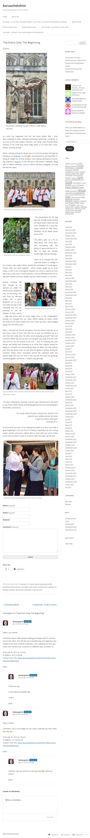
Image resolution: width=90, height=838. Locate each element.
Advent (67, 163)
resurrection (69, 207)
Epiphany (74, 178)
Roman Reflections (29, 27)
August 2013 (69, 484)
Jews (67, 193)
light (79, 195)
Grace (68, 184)
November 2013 (70, 476)
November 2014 (70, 442)
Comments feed (71, 527)
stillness (78, 208)
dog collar (24, 587)
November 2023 (70, 264)
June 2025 (68, 241)
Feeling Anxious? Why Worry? (75, 60)
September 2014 (71, 448)
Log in (67, 521)
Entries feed (69, 524)
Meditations (76, 22)
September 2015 (71, 414)
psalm (78, 205)
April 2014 (68, 462)
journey (72, 195)
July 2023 (68, 267)
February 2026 (70, 230)
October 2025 (70, 236)
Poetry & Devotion (10, 27)
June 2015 (68, 422)
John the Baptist (78, 193)
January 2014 (69, 470)
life (77, 194)
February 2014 (70, 467)
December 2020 (70, 315)
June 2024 (68, 255)
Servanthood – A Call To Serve (45, 604)
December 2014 (70, 439)
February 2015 (70, 433)
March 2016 (69, 405)
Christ (80, 165)
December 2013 (70, 473)
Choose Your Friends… (76, 86)
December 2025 (70, 233)
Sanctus (46, 350)
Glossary (68, 501)
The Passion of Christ (72, 57)
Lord (83, 195)
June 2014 (68, 456)
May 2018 (68, 368)
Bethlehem (74, 163)
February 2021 (70, 309)
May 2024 (68, 258)
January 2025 (69, 250)
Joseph (67, 195)
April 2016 (68, 402)
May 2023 (68, 272)
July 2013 (68, 487)
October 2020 (70, 320)
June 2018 (68, 366)
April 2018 (68, 371)
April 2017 (68, 394)
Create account (70, 518)
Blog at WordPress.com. (11, 834)
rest (81, 205)
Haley (74, 93)
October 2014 (70, 445)
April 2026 (68, 227)
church (76, 170)
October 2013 (70, 479)
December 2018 (70, 360)
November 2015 (70, 411)
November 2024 (70, 252)
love (67, 197)
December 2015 (70, 408)
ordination (83, 201)
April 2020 (68, 332)
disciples (69, 175)
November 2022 (70, 281)
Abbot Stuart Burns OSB (43, 584)
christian (69, 167)
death (82, 173)
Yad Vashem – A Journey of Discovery (55, 27)
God (30, 587)
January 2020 (69, 337)
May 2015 (68, 425)
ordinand (76, 201)
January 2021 (69, 312)
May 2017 (68, 391)
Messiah (69, 201)
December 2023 (70, 261)
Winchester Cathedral (23, 590)
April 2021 (68, 303)
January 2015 (69, 436)
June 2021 (68, 298)
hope (81, 187)
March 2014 (69, 465)
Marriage (77, 197)
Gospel (83, 183)
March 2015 (69, 431)
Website (6, 520)
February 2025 (70, 247)
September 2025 (71, 238)
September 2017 (71, 385)
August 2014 (69, 450)
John (71, 193)
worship (78, 212)
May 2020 (68, 329)
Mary (83, 197)
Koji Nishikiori (77, 105)
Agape (67, 66)
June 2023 (68, 269)
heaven (74, 185)
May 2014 (68, 459)
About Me (15, 17)
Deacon (18, 162)
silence (72, 208)
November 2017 (70, 380)
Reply (5, 666)
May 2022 (68, 286)
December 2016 (70, 400)
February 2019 (70, 354)
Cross (67, 173)
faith (80, 177)
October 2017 (70, 383)
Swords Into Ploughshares (74, 63)
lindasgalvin (18, 621)
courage (76, 172)
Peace (71, 202)
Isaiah (67, 191)
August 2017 (69, 388)
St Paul (83, 208)
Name (9, 505)
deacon (18, 587)
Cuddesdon (75, 173)
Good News (77, 183)
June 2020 (68, 326)
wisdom (68, 212)
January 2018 (69, 374)
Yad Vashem (69, 214)
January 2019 (69, 357)
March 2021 (69, 306)
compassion (69, 172)
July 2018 (68, 363)
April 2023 (68, 275)
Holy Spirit (71, 187)
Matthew (68, 199)
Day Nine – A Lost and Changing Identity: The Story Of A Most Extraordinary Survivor (35, 22)
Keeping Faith (77, 101)
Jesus (82, 190)
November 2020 (70, 318)
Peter (77, 202)
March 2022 (69, 289)
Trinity (67, 210)
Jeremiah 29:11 (43, 587)
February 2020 (70, 334)
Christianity (78, 168)
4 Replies (6, 48)
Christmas (68, 170)
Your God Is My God (78, 88)
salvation (84, 207)
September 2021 (71, 295)
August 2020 (69, 323)
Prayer (72, 204)
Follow (70, 149)
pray (66, 205)
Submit (30, 557)
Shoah (67, 208)
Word (73, 212)
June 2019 (68, 351)
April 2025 (68, 244)
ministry (51, 587)
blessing (68, 166)
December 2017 (70, 377)
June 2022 (68, 284)
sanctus (12, 590)
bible (80, 163)
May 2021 (68, 301)
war (80, 210)
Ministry (23, 584)
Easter (68, 178)
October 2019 (70, 343)
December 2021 (70, 292)
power (82, 203)
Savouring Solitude (11, 604)
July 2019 (68, 349)
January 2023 (69, 278)
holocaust (80, 185)
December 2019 (70, 340)
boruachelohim (14, 6)
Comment (10, 527)
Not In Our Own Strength (79, 106)
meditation (76, 199)
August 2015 (69, 416)
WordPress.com (71, 530)
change (73, 166)
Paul (67, 203)
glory (82, 180)
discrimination (78, 175)
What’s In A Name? (78, 113)
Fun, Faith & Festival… (78, 94)
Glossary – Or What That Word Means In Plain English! (23, 32)
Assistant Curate (9, 587)
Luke (72, 197)
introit (5, 324)
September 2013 (71, 481)
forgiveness (76, 179)
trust (72, 210)
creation (82, 172)
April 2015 (68, 428)
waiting (76, 210)
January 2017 (69, 397)
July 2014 (68, 453)
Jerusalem (73, 191)
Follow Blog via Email (73, 122)
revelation (77, 207)
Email (9, 513)
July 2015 (68, 419)
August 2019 (69, 346)
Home (5, 17)
